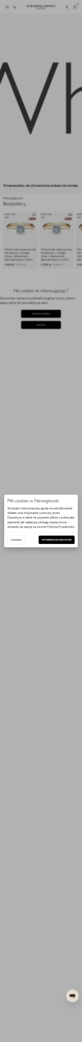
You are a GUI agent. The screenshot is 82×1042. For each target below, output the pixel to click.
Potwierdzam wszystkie (56, 540)
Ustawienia (16, 540)
